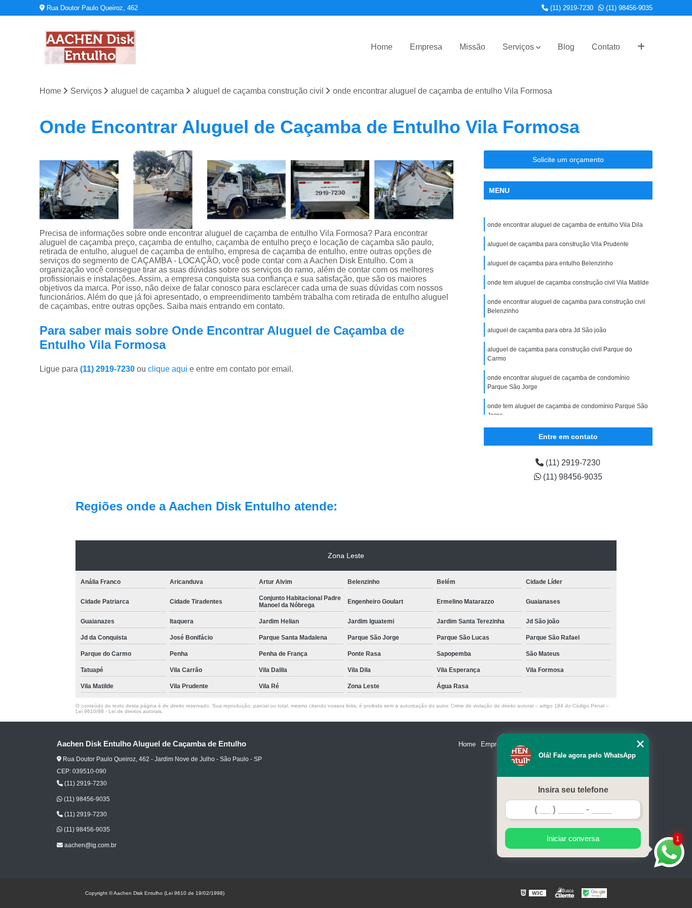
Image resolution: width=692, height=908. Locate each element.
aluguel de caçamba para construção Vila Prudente (558, 244)
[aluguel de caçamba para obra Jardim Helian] (330, 189)
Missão (472, 47)
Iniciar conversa (573, 838)
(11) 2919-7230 (570, 8)
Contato (606, 47)
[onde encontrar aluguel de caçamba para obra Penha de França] (413, 189)
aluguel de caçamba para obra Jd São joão (546, 330)
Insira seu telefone (573, 789)
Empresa (426, 47)
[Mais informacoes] (641, 47)
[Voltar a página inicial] (90, 47)
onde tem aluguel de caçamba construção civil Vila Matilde (568, 282)
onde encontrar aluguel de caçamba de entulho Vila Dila (565, 224)
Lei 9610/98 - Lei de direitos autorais (118, 711)
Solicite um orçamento (568, 159)
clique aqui (167, 369)
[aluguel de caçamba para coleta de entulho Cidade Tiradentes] (163, 189)
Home (382, 47)
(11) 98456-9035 (628, 8)
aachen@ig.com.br (90, 845)
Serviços (518, 47)
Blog (566, 47)
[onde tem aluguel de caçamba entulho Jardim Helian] (246, 189)
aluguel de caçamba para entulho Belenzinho (550, 263)
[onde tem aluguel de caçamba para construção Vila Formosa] (79, 189)
